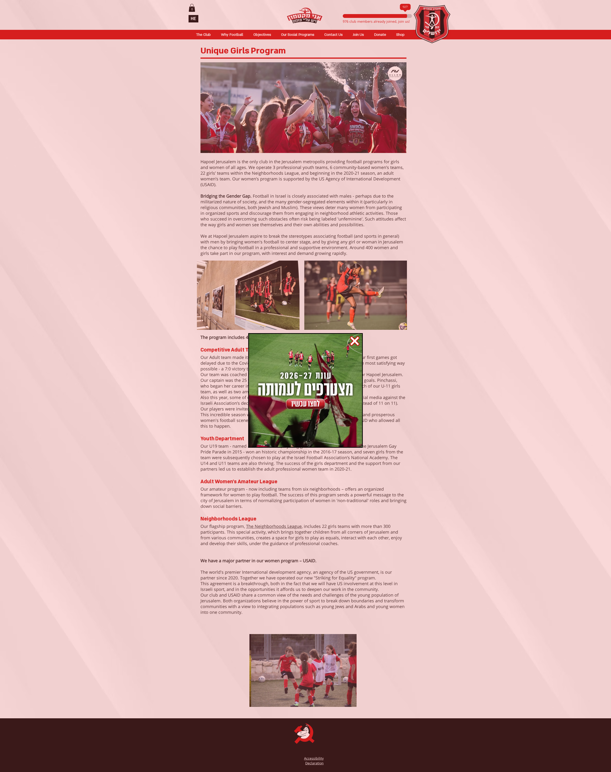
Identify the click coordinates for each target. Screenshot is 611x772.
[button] (354, 341)
